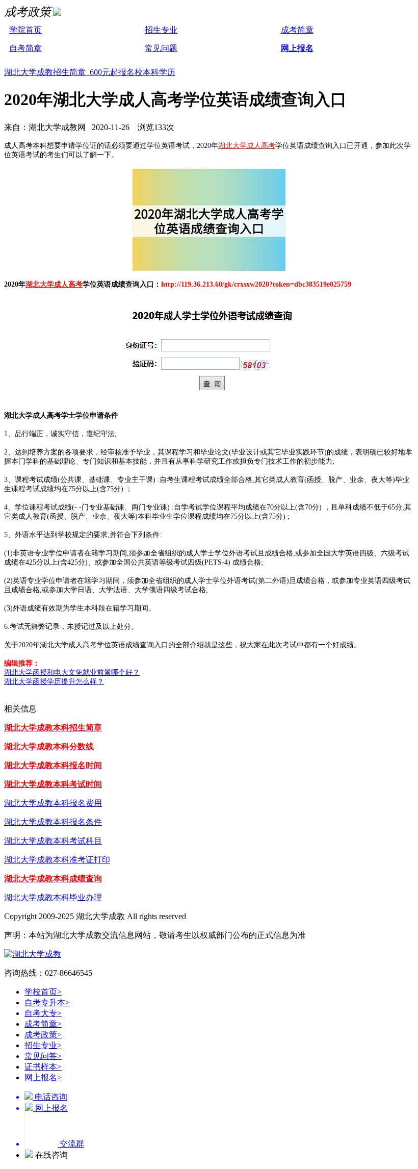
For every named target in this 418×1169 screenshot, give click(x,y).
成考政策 (43, 1034)
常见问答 (43, 1056)
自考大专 (43, 1013)
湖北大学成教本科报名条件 (53, 822)
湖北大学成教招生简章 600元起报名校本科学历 (89, 72)
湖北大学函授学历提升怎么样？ (54, 681)
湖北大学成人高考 (246, 145)
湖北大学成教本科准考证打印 (57, 859)
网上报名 (297, 48)
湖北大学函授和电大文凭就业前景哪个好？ (72, 672)
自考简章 (25, 48)
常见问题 (161, 48)
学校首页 (43, 991)
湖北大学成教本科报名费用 (53, 803)
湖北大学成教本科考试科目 (53, 840)
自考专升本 (47, 1002)
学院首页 (25, 30)
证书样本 (43, 1066)
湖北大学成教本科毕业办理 (53, 897)
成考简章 (297, 30)
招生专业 (161, 30)
